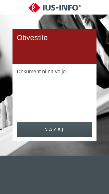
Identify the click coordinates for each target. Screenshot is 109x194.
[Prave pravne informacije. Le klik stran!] (54, 7)
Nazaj (54, 129)
